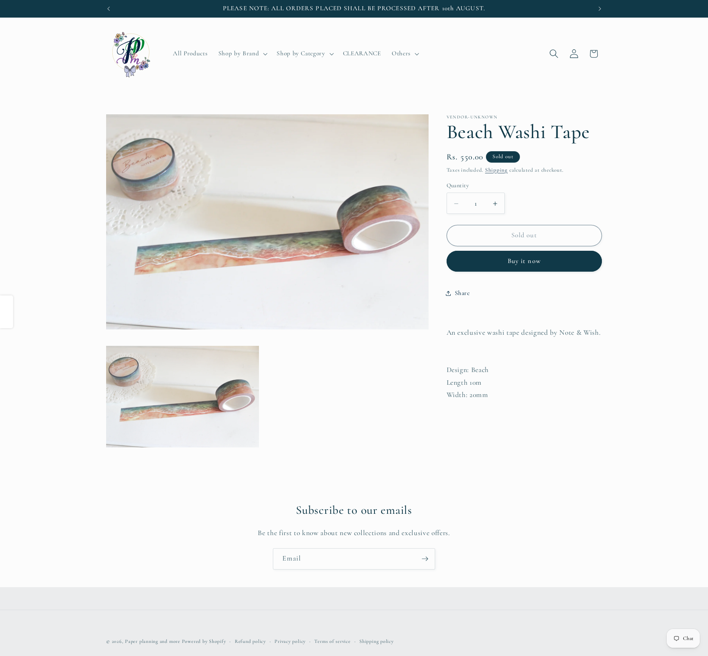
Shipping (496, 170)
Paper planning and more (152, 641)
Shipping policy (376, 641)
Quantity (458, 185)
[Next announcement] (600, 8)
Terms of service (332, 641)
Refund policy (250, 641)
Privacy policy (290, 641)
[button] (242, 53)
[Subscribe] (425, 559)
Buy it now (524, 261)
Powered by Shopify (204, 641)
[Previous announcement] (109, 8)
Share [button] (462, 293)
